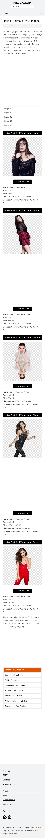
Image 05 (8, 125)
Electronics (7, 804)
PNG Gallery (23, 3)
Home (5, 26)
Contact (6, 780)
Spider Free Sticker (13, 680)
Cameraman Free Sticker (15, 706)
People (10, 26)
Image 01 (8, 109)
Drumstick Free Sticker (14, 675)
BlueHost (37, 827)
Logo (5, 795)
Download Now (22, 182)
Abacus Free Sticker (13, 696)
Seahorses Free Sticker (15, 690)
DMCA (5, 775)
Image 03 (8, 117)
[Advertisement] (22, 80)
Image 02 (8, 113)
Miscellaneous (9, 800)
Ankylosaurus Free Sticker (16, 701)
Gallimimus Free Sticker (15, 685)
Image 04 (8, 121)
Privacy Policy (9, 784)
